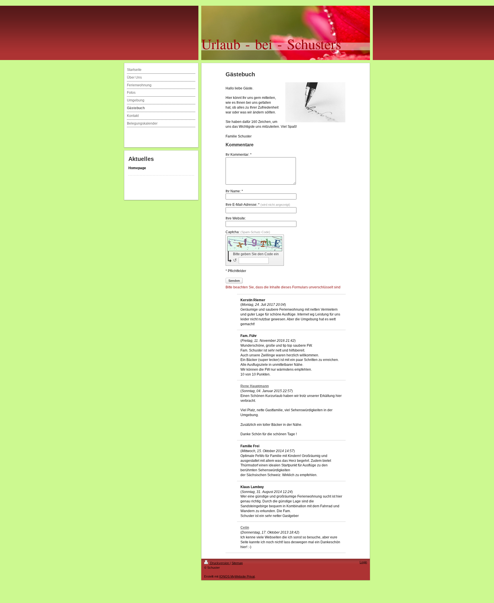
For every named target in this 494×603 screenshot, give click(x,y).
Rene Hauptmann (254, 386)
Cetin (244, 528)
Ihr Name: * (234, 191)
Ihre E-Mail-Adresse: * (258, 205)
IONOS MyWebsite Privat (237, 576)
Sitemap (237, 563)
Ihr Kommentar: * (239, 155)
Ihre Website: (236, 218)
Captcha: (248, 232)
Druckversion (219, 563)
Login (363, 562)
